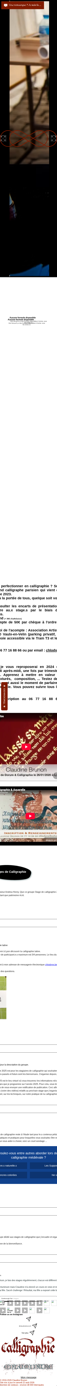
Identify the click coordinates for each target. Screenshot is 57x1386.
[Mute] (51, 1301)
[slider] (54, 1301)
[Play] (2, 1301)
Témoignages (4, 696)
